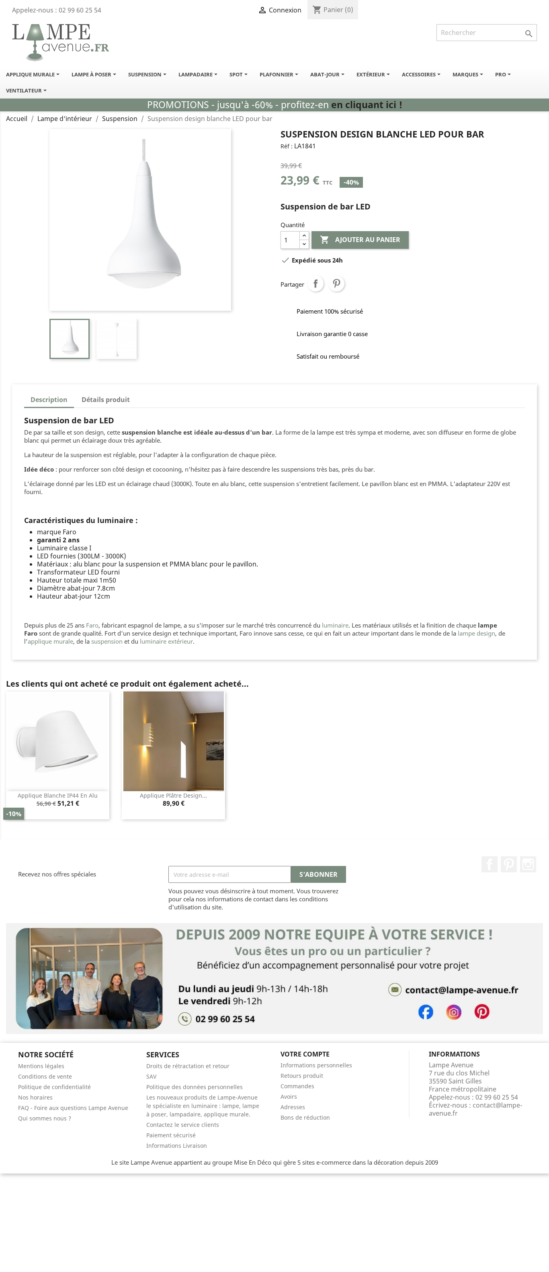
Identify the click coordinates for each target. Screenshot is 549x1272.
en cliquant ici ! (366, 104)
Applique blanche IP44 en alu (58, 795)
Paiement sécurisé (171, 1135)
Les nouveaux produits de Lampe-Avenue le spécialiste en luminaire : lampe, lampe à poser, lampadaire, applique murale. (202, 1106)
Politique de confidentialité (54, 1087)
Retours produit (302, 1075)
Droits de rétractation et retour (187, 1066)
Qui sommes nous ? (44, 1118)
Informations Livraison (176, 1145)
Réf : (287, 146)
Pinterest (336, 283)
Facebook (489, 864)
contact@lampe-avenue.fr (475, 1109)
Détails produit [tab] (106, 399)
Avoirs (289, 1096)
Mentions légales (41, 1066)
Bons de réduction (305, 1117)
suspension (107, 641)
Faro (92, 625)
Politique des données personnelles (194, 1087)
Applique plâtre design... (173, 795)
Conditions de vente (45, 1076)
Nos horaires (35, 1097)
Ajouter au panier (360, 239)
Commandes (297, 1086)
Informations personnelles (316, 1065)
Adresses (293, 1107)
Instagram (528, 864)
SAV (151, 1076)
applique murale (50, 641)
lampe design (476, 633)
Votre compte (305, 1054)
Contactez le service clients (182, 1124)
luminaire (335, 625)
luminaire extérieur (166, 641)
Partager (315, 283)
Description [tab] (49, 399)
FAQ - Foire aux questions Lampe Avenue (73, 1108)
